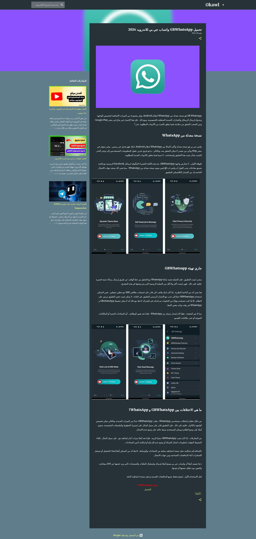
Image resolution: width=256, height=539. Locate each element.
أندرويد (198, 493)
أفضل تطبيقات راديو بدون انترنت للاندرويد (70, 158)
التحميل (147, 489)
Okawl (212, 4)
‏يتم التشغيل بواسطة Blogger (126, 535)
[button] (200, 38)
